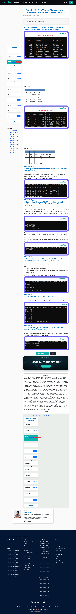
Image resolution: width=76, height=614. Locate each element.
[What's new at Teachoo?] (64, 2)
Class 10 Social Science (29, 565)
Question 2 (14, 56)
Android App (10, 541)
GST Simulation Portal (28, 552)
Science (36, 2)
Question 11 (14, 105)
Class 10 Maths (27, 558)
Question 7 (27, 463)
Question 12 (10, 110)
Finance (43, 2)
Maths (30, 2)
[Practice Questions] (66, 2)
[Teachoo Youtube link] (41, 602)
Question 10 (31, 481)
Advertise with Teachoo (54, 606)
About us (19, 606)
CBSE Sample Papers (60, 562)
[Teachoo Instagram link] (35, 602)
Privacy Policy (38, 606)
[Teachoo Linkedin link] (44, 602)
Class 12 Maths (27, 567)
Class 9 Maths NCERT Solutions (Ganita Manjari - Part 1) (46, 559)
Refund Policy (45, 606)
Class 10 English (27, 563)
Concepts (12, 152)
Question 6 (14, 78)
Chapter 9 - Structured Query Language (26, 6)
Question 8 (10, 89)
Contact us (24, 606)
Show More (46, 411)
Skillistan (26, 550)
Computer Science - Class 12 (12, 6)
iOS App (10, 544)
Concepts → (14, 121)
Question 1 (10, 50)
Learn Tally (58, 546)
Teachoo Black (35, 520)
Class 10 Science (27, 560)
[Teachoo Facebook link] (32, 602)
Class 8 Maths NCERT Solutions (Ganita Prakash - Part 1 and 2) (45, 553)
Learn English (58, 541)
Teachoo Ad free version (29, 545)
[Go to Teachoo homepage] (7, 2)
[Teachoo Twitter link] (38, 602)
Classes (24, 2)
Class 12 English (27, 569)
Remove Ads (52, 353)
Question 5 (14, 73)
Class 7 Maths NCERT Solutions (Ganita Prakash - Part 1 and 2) (45, 547)
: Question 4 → (42, 353)
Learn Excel (58, 544)
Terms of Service (30, 606)
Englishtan (58, 556)
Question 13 (14, 116)
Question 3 (14, 62)
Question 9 (10, 94)
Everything (16, 2)
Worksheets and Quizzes (29, 548)
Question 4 (10, 67)
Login (71, 2)
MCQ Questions (13, 130)
